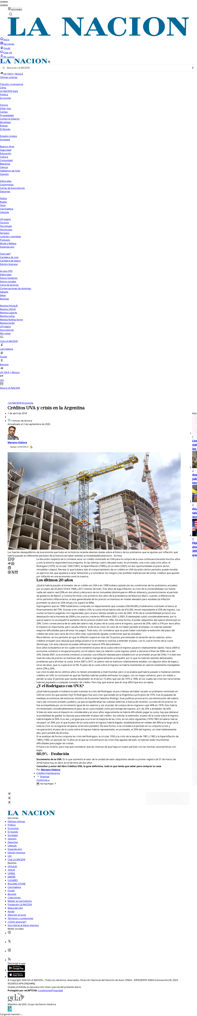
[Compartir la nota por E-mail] (16, 572)
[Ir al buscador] (10, 14)
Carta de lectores (9, 285)
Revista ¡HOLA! (8, 309)
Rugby (3, 201)
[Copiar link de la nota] (9, 568)
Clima (3, 87)
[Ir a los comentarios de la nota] (13, 559)
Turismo (4, 222)
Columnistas (7, 184)
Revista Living (7, 316)
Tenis (3, 205)
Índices (4, 125)
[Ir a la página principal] (98, 35)
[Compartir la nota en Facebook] (9, 572)
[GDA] (16, 1000)
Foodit (6, 48)
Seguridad (5, 150)
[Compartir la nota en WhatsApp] (13, 564)
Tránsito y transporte (11, 84)
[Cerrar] (49, 62)
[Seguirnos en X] (9, 942)
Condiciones (44, 990)
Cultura (4, 156)
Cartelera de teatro (10, 260)
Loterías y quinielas (10, 236)
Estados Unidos (8, 136)
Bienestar (5, 163)
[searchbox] (97, 68)
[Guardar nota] (9, 559)
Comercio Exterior (10, 118)
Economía (27, 403)
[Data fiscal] (10, 1010)
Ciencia (4, 167)
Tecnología (6, 226)
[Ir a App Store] (16, 976)
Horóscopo (6, 229)
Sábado (4, 291)
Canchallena (6, 208)
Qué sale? (5, 253)
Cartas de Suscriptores (12, 188)
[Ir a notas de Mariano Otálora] (94, 433)
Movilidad (5, 122)
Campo (4, 111)
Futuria (4, 105)
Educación (5, 153)
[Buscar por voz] (193, 68)
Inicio (6, 39)
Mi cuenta (8, 57)
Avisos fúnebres (8, 278)
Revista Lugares (8, 312)
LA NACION (14, 403)
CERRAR (4, 2)
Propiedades (7, 115)
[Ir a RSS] (9, 959)
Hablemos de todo (10, 170)
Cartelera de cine (9, 257)
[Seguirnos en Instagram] (9, 951)
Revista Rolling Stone (11, 319)
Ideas (3, 295)
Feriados (4, 233)
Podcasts (5, 240)
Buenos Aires (7, 146)
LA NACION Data (9, 91)
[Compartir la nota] (9, 564)
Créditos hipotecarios (48, 773)
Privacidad (57, 990)
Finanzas (44, 776)
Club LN (7, 52)
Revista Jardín (7, 323)
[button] (98, 224)
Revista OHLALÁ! (9, 305)
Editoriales (6, 181)
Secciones (8, 44)
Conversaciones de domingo (15, 288)
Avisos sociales (8, 281)
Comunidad (6, 160)
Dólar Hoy (5, 108)
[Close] (9, 794)
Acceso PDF (6, 271)
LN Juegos (5, 219)
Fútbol (3, 198)
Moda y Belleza (8, 243)
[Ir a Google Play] (16, 970)
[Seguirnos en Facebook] (9, 933)
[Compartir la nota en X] (13, 572)
